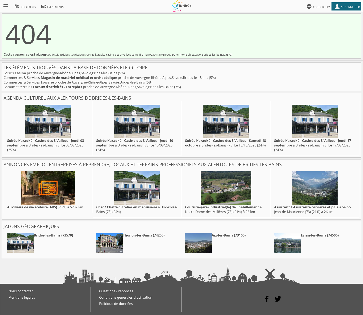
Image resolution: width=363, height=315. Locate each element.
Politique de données (116, 303)
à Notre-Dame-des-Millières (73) (223, 209)
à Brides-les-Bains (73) (45, 143)
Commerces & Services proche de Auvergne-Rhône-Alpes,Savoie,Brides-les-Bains (106, 77)
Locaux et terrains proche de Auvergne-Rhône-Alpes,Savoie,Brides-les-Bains (89, 87)
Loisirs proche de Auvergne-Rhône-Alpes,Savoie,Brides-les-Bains (61, 73)
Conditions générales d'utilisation (125, 297)
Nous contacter (20, 291)
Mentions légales (21, 297)
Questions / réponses (116, 291)
